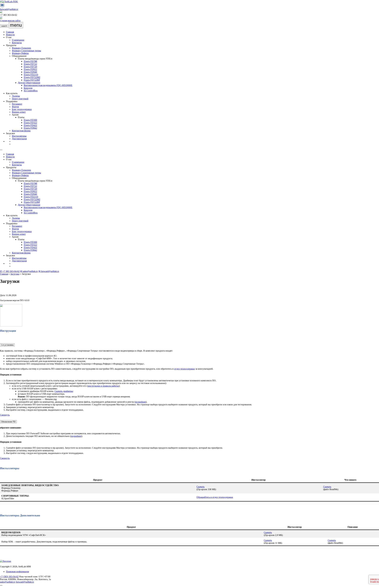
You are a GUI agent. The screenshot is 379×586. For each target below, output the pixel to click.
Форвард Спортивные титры (26, 50)
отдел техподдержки (184, 369)
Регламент (17, 104)
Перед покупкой (20, 98)
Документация (19, 138)
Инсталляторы (19, 136)
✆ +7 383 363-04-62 (10, 271)
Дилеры (16, 96)
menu (16, 25)
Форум (15, 106)
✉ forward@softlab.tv (48, 271)
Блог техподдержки (22, 109)
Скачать (200, 486)
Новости (10, 34)
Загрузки (14, 274)
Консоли (28, 88)
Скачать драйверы (63, 391)
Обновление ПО (8, 422)
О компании (18, 40)
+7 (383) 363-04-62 (9, 576)
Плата (30, 61)
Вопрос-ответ (19, 112)
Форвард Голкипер (21, 48)
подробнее (140, 402)
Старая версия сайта (10, 20)
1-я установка (7, 345)
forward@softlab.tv (9, 9)
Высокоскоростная (48, 85)
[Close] (1, 149)
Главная (10, 32)
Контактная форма (21, 130)
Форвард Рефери (20, 53)
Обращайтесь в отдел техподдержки (214, 497)
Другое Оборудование (29, 82)
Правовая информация (17, 571)
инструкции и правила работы (103, 386)
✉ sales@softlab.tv (29, 271)
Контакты (17, 42)
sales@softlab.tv (7, 582)
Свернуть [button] (5, 415)
